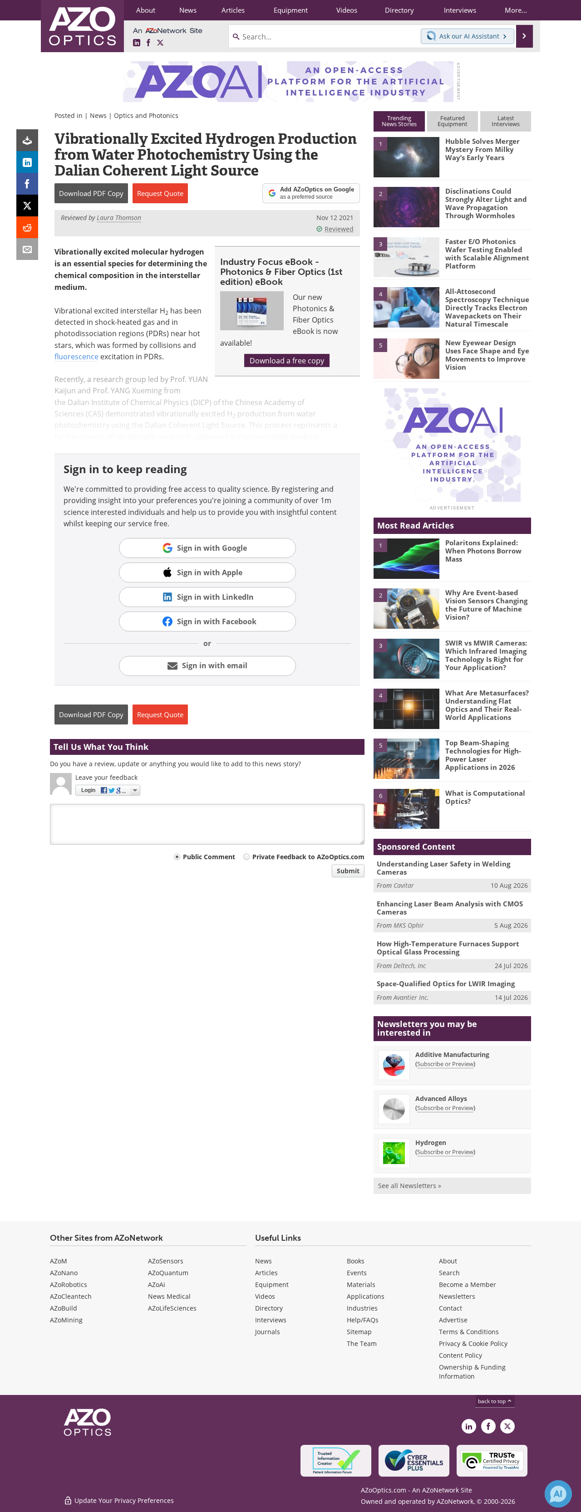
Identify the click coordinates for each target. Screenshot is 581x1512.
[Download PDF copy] (27, 140)
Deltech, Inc (410, 965)
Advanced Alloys (441, 1098)
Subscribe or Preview (445, 1064)
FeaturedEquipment (453, 121)
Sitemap (359, 1331)
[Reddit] (27, 227)
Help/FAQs (363, 1320)
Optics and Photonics (146, 115)
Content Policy (460, 1355)
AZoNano (64, 1272)
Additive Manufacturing (452, 1054)
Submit (348, 870)
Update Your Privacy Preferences (123, 1500)
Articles (266, 1272)
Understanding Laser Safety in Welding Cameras (443, 867)
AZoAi (156, 1284)
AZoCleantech (71, 1296)
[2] (406, 206)
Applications (365, 1296)
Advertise (453, 1320)
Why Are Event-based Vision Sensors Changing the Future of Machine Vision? (486, 604)
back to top (492, 1400)
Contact (450, 1308)
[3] (406, 256)
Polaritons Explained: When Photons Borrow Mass (483, 550)
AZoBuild (63, 1308)
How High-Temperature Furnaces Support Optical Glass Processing (448, 947)
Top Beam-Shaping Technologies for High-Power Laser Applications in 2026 (483, 755)
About (448, 1261)
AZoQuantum (168, 1272)
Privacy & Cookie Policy (473, 1343)
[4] (406, 307)
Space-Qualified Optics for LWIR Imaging (446, 983)
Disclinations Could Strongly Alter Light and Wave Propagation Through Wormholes (486, 203)
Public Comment (209, 856)
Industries (362, 1308)
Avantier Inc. (411, 997)
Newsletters (457, 1296)
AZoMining (66, 1320)
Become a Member (467, 1284)
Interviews (270, 1320)
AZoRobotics (68, 1284)
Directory (269, 1308)
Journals (267, 1331)
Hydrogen (430, 1142)
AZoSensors (165, 1261)
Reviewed (339, 229)
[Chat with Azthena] (558, 1493)
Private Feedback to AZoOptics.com (308, 856)
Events (357, 1272)
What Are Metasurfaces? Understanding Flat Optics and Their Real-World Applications (487, 705)
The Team (362, 1343)
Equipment (272, 1284)
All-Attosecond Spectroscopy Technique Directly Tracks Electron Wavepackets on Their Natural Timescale (487, 307)
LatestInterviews (506, 121)
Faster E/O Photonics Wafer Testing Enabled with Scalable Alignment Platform (487, 253)
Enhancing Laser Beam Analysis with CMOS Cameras (450, 907)
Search (449, 1272)
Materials (361, 1284)
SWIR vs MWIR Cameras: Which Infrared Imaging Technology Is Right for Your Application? (486, 655)
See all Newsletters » (409, 1185)
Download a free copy (287, 360)
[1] (406, 156)
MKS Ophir (409, 925)
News (98, 115)
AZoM (58, 1261)
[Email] (27, 249)
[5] (406, 358)
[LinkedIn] (27, 162)
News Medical (169, 1296)
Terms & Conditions (469, 1331)
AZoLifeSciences (172, 1308)
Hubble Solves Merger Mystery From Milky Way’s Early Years (482, 149)
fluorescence (76, 356)
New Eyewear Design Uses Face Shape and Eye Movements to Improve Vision (487, 355)
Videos (265, 1296)
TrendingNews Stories (399, 121)
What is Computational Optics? (485, 797)
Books (355, 1261)
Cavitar (404, 885)
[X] (27, 205)
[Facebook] (27, 184)
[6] (406, 808)
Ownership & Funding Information (472, 1371)
